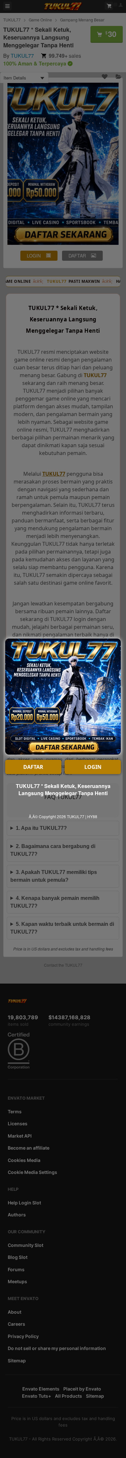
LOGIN (92, 767)
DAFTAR (33, 767)
